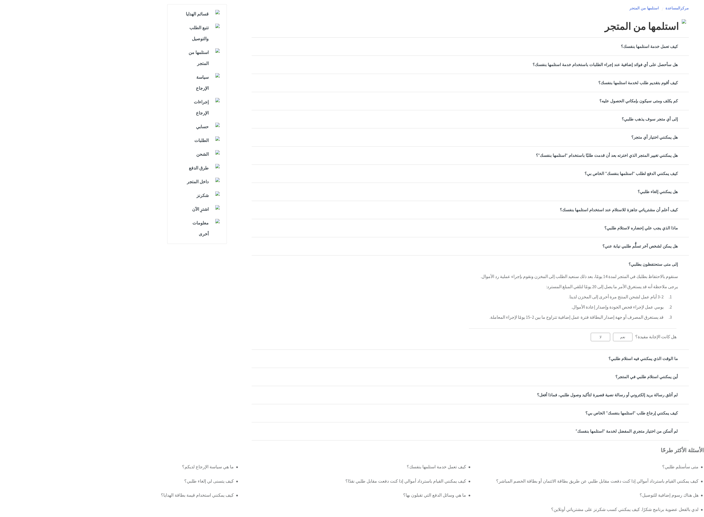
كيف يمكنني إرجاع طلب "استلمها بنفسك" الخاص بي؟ (631, 413)
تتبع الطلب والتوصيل (199, 33)
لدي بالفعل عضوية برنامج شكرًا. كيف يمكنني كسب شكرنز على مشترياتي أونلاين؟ (624, 509)
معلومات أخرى (201, 228)
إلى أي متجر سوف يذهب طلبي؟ (650, 119)
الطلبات (201, 140)
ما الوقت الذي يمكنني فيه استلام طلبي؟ (643, 359)
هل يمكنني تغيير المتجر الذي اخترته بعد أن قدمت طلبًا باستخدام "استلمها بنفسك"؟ (607, 155)
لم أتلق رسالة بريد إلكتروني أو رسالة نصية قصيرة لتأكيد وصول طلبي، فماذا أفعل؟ (607, 395)
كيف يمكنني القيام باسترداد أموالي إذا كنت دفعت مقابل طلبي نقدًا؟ (405, 481)
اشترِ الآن (200, 209)
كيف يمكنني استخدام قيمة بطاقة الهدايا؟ (197, 495)
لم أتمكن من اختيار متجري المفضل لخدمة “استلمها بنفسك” (627, 431)
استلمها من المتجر (644, 8)
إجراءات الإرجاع (201, 107)
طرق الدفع (199, 168)
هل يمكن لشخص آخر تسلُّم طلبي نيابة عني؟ (640, 246)
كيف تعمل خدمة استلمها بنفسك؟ (649, 47)
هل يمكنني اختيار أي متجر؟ (654, 137)
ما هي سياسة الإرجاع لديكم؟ (208, 467)
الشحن (202, 154)
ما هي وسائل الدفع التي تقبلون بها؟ (434, 495)
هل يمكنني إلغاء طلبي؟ (658, 192)
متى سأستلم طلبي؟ (680, 467)
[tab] (470, 47)
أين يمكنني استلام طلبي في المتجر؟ (646, 377)
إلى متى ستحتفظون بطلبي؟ (653, 264)
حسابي (202, 127)
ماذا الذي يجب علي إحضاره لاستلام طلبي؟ (641, 228)
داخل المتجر (198, 182)
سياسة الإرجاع (202, 82)
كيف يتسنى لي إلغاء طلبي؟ (209, 481)
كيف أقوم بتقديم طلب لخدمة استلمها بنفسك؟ (638, 83)
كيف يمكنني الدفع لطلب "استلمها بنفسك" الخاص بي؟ (631, 174)
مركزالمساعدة (677, 8)
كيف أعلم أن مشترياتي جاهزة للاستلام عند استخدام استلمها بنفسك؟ (619, 210)
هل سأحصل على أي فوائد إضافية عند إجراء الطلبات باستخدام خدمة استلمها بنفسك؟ (605, 65)
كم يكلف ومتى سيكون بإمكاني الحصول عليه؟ (639, 101)
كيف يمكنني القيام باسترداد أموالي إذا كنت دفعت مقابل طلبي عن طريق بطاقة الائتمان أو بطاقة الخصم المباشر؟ (597, 481)
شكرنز (203, 195)
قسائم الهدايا (197, 14)
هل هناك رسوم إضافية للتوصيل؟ (669, 495)
